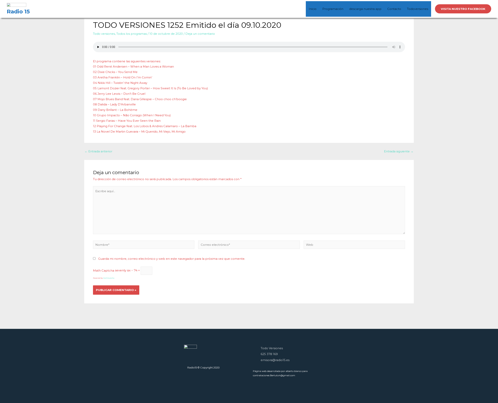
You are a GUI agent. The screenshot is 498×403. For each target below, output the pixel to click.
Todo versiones (104, 34)
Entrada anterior (98, 151)
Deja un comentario (200, 34)
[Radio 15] (16, 5)
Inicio (313, 9)
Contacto (394, 9)
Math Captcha (103, 270)
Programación (332, 9)
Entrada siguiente (398, 151)
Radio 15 (18, 11)
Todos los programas (131, 34)
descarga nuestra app (365, 9)
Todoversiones (417, 9)
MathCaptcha (108, 278)
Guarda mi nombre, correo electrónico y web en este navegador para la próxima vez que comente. (171, 259)
